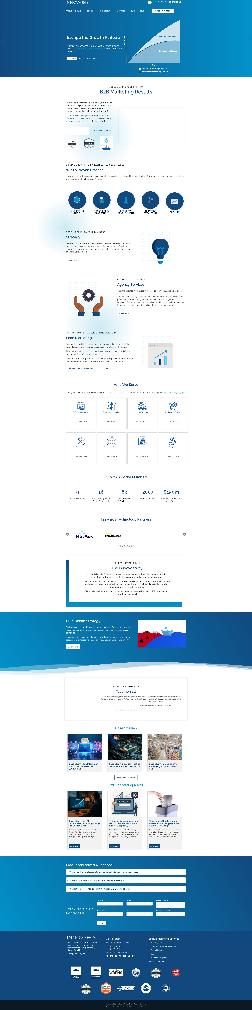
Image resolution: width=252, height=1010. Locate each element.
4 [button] (124, 546)
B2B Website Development (157, 955)
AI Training (142, 1004)
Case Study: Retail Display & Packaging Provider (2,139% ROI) (163, 763)
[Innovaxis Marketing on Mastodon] (129, 953)
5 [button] (126, 546)
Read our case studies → (89, 61)
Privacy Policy (132, 1004)
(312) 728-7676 (163, 2)
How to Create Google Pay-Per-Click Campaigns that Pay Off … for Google (164, 821)
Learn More (72, 61)
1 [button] (119, 546)
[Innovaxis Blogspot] (133, 954)
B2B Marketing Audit (154, 940)
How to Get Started (162, 11)
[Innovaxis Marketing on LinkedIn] (107, 954)
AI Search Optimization (155, 959)
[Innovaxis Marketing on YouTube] (120, 954)
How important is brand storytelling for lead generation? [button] (96, 878)
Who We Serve (105, 11)
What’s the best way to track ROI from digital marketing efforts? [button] (99, 886)
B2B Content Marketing (155, 948)
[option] (83, 533)
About (141, 11)
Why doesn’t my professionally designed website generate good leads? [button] (103, 869)
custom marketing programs (174, 393)
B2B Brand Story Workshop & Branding (161, 944)
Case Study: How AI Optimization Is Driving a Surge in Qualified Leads (84, 821)
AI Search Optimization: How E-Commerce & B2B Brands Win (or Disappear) (123, 821)
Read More (74, 844)
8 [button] (131, 546)
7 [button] (129, 546)
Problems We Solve (73, 11)
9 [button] (133, 546)
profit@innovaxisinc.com (118, 950)
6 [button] (127, 546)
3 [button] (122, 546)
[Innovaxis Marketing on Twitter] (111, 954)
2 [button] (120, 546)
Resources (121, 11)
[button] (249, 40)
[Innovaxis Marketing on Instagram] (124, 954)
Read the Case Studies (102, 131)
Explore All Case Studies (126, 775)
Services (90, 11)
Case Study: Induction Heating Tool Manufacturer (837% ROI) (124, 762)
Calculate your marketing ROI (80, 368)
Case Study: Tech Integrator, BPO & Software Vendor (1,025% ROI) (83, 763)
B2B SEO (150, 951)
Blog (133, 11)
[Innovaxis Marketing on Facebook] (116, 954)
